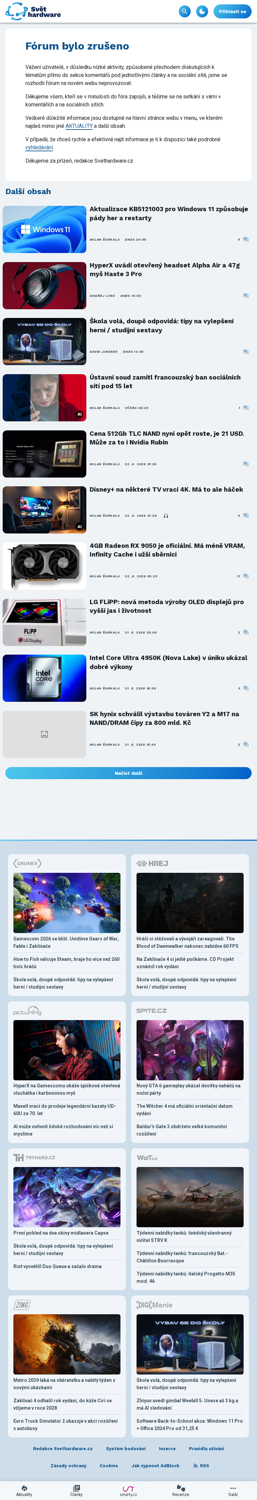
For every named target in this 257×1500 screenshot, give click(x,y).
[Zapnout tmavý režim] (202, 11)
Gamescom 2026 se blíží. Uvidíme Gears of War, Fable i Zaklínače (66, 942)
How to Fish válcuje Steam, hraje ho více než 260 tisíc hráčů (66, 962)
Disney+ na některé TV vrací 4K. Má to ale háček (166, 489)
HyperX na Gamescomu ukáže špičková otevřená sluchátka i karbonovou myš (66, 1089)
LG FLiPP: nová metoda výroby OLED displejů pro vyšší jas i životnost (167, 606)
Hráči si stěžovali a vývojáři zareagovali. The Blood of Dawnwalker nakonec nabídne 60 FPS (188, 942)
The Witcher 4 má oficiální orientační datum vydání (185, 1109)
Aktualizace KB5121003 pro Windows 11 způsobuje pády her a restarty (169, 213)
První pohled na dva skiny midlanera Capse (60, 1233)
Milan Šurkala (104, 239)
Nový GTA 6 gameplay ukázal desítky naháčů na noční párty (189, 1089)
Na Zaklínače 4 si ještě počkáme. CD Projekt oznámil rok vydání (185, 962)
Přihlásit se (232, 11)
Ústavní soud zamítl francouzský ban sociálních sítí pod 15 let (165, 381)
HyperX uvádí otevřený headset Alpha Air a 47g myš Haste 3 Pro (165, 269)
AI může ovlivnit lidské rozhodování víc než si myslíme (63, 1130)
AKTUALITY (79, 126)
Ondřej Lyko (102, 296)
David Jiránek (103, 351)
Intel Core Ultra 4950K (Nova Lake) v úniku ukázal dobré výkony (168, 662)
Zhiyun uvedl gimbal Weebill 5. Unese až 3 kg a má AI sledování (187, 1404)
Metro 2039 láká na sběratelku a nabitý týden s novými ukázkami (64, 1384)
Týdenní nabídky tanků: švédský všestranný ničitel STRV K (184, 1236)
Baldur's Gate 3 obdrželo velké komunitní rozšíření (182, 1130)
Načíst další (128, 773)
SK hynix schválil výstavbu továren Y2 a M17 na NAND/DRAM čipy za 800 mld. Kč (164, 718)
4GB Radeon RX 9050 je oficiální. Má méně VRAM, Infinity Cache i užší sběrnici (167, 550)
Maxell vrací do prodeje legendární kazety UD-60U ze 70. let (64, 1109)
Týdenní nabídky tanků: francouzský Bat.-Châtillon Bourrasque (182, 1257)
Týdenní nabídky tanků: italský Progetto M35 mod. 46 (186, 1277)
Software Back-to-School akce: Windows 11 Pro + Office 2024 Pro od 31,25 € (190, 1424)
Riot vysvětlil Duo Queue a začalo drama (57, 1266)
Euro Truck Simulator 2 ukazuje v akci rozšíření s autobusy (65, 1424)
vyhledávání (39, 147)
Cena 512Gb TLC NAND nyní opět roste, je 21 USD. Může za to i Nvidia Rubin (167, 438)
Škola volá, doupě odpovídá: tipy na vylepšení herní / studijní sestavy (162, 325)
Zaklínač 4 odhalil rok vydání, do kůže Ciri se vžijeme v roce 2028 (62, 1404)
